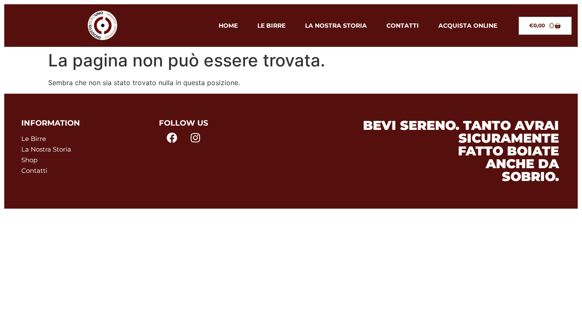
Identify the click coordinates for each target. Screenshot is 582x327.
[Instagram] (195, 137)
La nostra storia (336, 25)
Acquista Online (467, 25)
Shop (29, 160)
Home (228, 25)
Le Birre (271, 25)
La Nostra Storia (46, 149)
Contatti (402, 25)
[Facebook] (171, 137)
